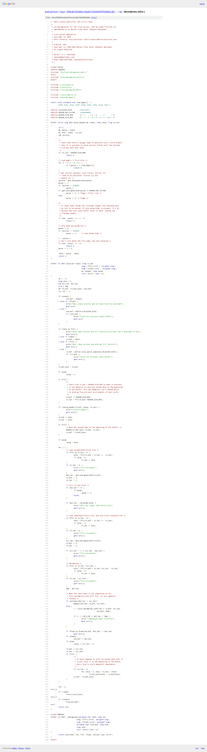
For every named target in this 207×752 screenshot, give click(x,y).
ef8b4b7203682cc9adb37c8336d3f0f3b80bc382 (91, 11)
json (203, 748)
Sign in (202, 4)
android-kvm (51, 11)
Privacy (21, 748)
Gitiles (14, 748)
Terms (27, 748)
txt (197, 748)
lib (120, 11)
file (94, 18)
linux (62, 11)
